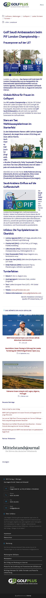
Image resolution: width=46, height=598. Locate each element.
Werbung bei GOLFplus (11, 554)
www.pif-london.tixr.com (20, 290)
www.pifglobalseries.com (32, 293)
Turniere (7, 18)
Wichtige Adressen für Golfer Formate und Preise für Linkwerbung (21, 571)
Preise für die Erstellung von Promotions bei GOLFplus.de (22, 566)
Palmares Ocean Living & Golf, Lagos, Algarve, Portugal (23, 392)
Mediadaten (8, 558)
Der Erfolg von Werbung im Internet (16, 562)
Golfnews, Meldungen (13, 16)
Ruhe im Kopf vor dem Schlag (11, 409)
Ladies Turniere (37, 16)
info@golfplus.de (14, 508)
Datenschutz (8, 537)
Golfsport (26, 16)
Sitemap (29, 596)
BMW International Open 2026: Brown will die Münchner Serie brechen (23, 339)
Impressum (7, 533)
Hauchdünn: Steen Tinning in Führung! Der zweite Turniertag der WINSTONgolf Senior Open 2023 (23, 349)
